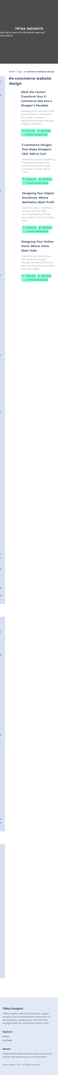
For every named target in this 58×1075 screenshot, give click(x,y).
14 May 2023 (29, 179)
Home (12, 71)
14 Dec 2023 (28, 276)
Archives (7, 1040)
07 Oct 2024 (28, 131)
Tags (19, 71)
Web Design (43, 131)
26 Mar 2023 (29, 227)
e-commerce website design (34, 134)
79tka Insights (29, 28)
